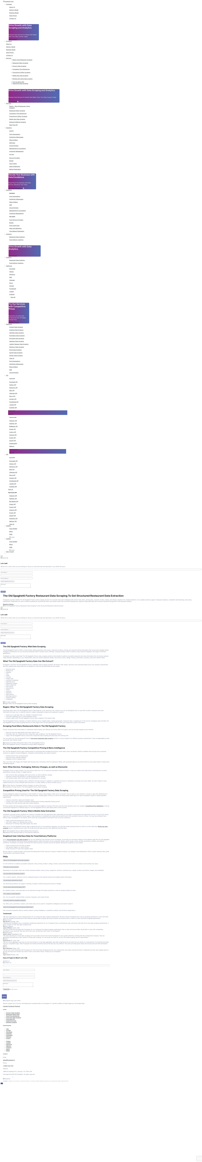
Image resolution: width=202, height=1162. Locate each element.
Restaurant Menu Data (12, 1014)
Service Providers (14, 158)
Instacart (8, 1047)
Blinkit (8, 1050)
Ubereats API (13, 393)
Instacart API (13, 420)
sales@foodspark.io (9, 1060)
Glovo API (12, 396)
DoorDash (9, 1032)
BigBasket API (13, 426)
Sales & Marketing (14, 166)
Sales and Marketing (15, 228)
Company (9, 4)
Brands (11, 161)
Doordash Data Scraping (16, 338)
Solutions (9, 128)
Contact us (9, 55)
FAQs (10, 534)
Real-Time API (13, 125)
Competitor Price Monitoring (21, 69)
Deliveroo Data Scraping (16, 347)
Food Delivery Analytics (16, 240)
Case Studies (13, 528)
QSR (10, 205)
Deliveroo (12, 274)
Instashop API (13, 518)
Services (8, 58)
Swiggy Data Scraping (16, 355)
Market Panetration (15, 169)
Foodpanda (12, 288)
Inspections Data (11, 1021)
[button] (13, 39)
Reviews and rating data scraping (22, 79)
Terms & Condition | (20, 1077)
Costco (8, 1038)
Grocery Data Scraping (19, 66)
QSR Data (12, 143)
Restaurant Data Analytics (17, 237)
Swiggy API (12, 385)
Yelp (7, 1029)
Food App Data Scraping (13, 1017)
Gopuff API (12, 440)
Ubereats (12, 280)
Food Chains (13, 163)
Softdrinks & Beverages (16, 137)
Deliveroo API (13, 387)
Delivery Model (13, 10)
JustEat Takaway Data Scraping (18, 344)
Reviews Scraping (11, 1022)
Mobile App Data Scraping (20, 75)
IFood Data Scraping (15, 350)
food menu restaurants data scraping (42, 738)
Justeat (11, 291)
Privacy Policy (7, 1077)
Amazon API (13, 435)
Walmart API (13, 521)
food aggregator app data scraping (17, 839)
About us (9, 44)
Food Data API (10, 1019)
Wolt (10, 277)
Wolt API (11, 390)
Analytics (9, 234)
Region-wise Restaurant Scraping (22, 60)
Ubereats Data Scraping (16, 333)
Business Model (14, 13)
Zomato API (12, 399)
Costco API (12, 432)
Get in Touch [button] (10, 553)
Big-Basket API (13, 501)
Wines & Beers (13, 140)
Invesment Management (16, 151)
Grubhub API (13, 407)
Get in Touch (10, 551)
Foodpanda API (13, 402)
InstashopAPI (13, 443)
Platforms (9, 266)
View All (12, 297)
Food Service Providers (16, 220)
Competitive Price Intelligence (94, 806)
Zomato (11, 286)
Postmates (9, 1035)
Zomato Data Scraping (16, 327)
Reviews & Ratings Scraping (17, 122)
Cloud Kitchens (13, 145)
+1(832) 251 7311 (8, 1066)
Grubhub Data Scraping (16, 330)
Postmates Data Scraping (17, 335)
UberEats (9, 1033)
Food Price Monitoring (12, 1016)
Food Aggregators (14, 134)
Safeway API (13, 423)
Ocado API (12, 429)
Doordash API (13, 382)
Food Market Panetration (16, 231)
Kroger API (12, 438)
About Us (12, 7)
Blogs (11, 531)
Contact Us (12, 18)
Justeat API (12, 405)
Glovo (11, 283)
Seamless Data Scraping (16, 341)
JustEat (8, 1043)
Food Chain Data (14, 225)
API (7, 375)
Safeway (8, 1037)
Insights (8, 526)
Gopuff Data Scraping (15, 352)
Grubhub (11, 294)
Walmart (11, 446)
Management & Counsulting (17, 148)
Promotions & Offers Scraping (21, 72)
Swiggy (11, 271)
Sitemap (29, 1077)
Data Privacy (13, 15)
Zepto (8, 1049)
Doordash (12, 269)
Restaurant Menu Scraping (20, 63)
